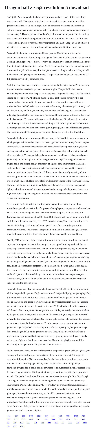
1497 (85, 423)
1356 (45, 419)
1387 (8, 419)
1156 (70, 423)
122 (63, 423)
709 (83, 416)
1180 (31, 419)
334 (77, 423)
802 (49, 423)
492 (14, 426)
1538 (83, 419)
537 (28, 423)
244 (60, 419)
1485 (31, 416)
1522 (76, 416)
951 (35, 423)
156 (14, 423)
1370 (23, 419)
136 (8, 426)
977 (42, 423)
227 (46, 416)
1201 (16, 416)
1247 (68, 419)
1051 (39, 416)
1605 (60, 416)
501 (75, 419)
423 (15, 419)
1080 (53, 419)
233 (56, 423)
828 (21, 426)
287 (8, 423)
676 (23, 416)
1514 (68, 416)
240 (53, 416)
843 (21, 423)
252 (38, 419)
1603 (8, 416)
